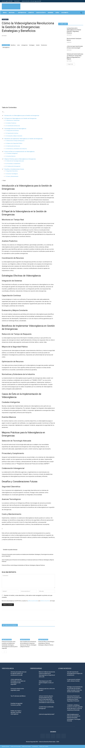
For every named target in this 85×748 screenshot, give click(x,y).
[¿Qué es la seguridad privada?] (34, 716)
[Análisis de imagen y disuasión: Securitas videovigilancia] (5, 712)
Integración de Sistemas (13, 130)
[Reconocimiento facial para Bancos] (62, 40)
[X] (7, 40)
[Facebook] (73, 1)
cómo (18, 45)
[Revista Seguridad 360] (11, 6)
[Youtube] (80, 1)
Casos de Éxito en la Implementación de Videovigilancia (19, 151)
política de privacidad (33, 600)
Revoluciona (44, 45)
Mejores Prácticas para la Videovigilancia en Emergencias (20, 159)
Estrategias (31, 45)
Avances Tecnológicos (12, 173)
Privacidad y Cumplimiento (13, 163)
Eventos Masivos (11, 156)
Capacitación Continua (12, 133)
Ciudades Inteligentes (12, 153)
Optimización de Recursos (13, 146)
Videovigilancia (5, 19)
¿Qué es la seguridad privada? (46, 714)
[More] (22, 40)
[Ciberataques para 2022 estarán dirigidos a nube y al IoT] (34, 683)
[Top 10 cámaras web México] (5, 697)
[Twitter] (75, 1)
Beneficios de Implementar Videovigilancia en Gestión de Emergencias (23, 138)
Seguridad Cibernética (12, 171)
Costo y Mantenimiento (12, 176)
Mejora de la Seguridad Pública (14, 143)
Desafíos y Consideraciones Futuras (14, 169)
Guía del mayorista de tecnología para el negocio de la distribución (74, 673)
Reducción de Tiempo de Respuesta (15, 140)
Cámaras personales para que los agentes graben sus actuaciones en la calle (18, 673)
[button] (81, 13)
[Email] (18, 40)
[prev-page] (3, 652)
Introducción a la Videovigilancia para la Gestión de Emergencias (22, 115)
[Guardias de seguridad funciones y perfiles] (5, 705)
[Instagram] (82, 1)
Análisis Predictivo (11, 123)
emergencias (24, 45)
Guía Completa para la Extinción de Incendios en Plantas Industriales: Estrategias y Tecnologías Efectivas (73, 718)
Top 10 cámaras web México (18, 696)
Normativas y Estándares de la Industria (17, 148)
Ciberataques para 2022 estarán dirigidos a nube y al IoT (46, 682)
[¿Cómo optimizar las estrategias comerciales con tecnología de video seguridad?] (5, 681)
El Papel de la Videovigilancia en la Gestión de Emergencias (20, 118)
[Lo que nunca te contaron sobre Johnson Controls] (62, 681)
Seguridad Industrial (6, 639)
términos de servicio (45, 600)
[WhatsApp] (15, 40)
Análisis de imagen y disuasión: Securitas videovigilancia (16, 712)
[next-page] (5, 652)
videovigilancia (5, 47)
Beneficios (13, 45)
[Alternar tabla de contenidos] (3, 112)
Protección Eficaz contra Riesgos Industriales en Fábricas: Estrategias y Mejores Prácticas (23, 565)
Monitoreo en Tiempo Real (13, 120)
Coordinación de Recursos (13, 125)
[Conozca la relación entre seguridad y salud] (5, 690)
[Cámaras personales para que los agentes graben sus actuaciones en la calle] (5, 673)
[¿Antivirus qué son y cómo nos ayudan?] (34, 690)
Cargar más (70, 64)
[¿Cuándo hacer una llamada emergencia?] (34, 708)
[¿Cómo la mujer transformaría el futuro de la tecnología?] (62, 48)
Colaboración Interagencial (13, 166)
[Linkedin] (78, 1)
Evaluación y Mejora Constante (14, 135)
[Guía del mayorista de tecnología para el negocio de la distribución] (62, 673)
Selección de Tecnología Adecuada (15, 161)
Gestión (38, 45)
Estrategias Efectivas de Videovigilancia (15, 128)
